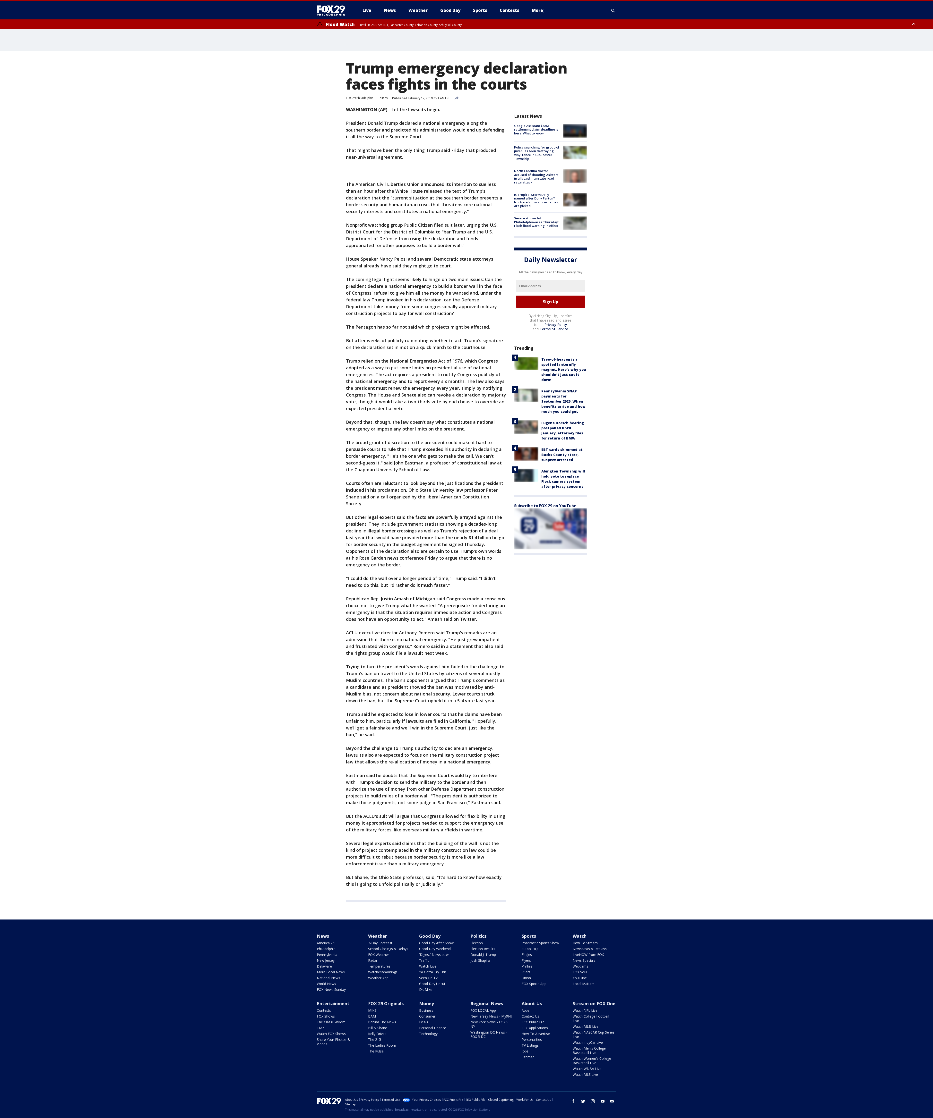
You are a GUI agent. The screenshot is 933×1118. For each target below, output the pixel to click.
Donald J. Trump (483, 954)
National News (328, 978)
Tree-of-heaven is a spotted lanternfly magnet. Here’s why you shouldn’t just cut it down (563, 369)
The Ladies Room (382, 1045)
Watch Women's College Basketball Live (592, 1060)
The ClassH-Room (331, 1022)
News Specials (584, 960)
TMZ (320, 1028)
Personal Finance (432, 1028)
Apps (525, 1010)
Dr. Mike (425, 989)
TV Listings (530, 1045)
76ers (526, 972)
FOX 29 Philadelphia (359, 98)
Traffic (424, 960)
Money (426, 1003)
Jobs (525, 1051)
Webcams (580, 966)
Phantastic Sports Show (540, 943)
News (323, 936)
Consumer (427, 1016)
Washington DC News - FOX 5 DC (488, 1034)
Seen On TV (428, 978)
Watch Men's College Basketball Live (589, 1050)
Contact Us (530, 1016)
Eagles (527, 954)
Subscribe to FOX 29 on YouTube (545, 505)
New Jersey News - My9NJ (491, 1016)
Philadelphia (326, 948)
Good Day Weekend (435, 948)
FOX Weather (378, 954)
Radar (372, 960)
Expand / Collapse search (613, 10)
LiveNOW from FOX (588, 954)
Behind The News (382, 1022)
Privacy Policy (555, 324)
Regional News (486, 1003)
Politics (383, 98)
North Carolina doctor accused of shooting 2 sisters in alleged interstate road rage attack (536, 177)
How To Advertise (536, 1033)
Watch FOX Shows (331, 1033)
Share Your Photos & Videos (333, 1041)
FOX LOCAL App (483, 1010)
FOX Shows (326, 1016)
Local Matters (584, 983)
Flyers (526, 960)
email (612, 1101)
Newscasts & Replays (590, 948)
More (537, 10)
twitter (583, 1101)
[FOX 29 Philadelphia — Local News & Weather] (333, 10)
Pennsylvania (327, 954)
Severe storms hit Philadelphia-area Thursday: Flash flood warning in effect (536, 222)
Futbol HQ (530, 948)
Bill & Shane (377, 1028)
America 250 (327, 943)
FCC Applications (535, 1028)
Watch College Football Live (591, 1018)
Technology (428, 1033)
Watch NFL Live (585, 1010)
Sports (529, 936)
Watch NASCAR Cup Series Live (593, 1034)
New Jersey (326, 960)
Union (526, 978)
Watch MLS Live (585, 1074)
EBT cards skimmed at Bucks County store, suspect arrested (562, 454)
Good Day (430, 936)
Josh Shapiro (480, 960)
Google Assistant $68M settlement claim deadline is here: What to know (536, 129)
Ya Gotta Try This (433, 972)
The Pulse (376, 1051)
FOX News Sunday (331, 989)
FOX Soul (580, 972)
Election (476, 943)
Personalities (532, 1039)
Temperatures (379, 966)
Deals (423, 1022)
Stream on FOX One (594, 1003)
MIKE (372, 1010)
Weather (377, 936)
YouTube (580, 978)
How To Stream (585, 943)
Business (426, 1010)
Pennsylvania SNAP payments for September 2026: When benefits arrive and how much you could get (563, 401)
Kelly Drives (377, 1033)
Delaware (324, 966)
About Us (532, 1003)
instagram (593, 1101)
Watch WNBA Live (587, 1068)
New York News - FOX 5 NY (489, 1024)
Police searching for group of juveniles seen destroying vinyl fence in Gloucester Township (536, 153)
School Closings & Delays (388, 948)
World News (326, 983)
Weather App (378, 978)
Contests (324, 1010)
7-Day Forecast (380, 943)
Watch (580, 936)
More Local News (331, 972)
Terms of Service (554, 329)
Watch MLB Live (585, 1026)
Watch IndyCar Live (588, 1042)
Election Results (482, 948)
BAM (372, 1016)
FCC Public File (533, 1022)
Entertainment (333, 1003)
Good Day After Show (436, 943)
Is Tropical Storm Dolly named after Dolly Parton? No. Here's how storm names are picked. (536, 200)
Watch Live (427, 966)
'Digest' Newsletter (434, 954)
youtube (602, 1101)
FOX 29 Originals (386, 1003)
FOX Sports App (534, 983)
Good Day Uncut (432, 983)
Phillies (527, 966)
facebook (573, 1101)
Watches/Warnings (382, 972)
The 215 (374, 1039)
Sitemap (528, 1057)
